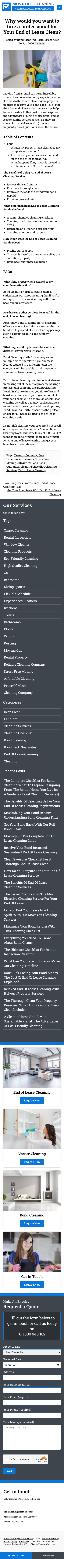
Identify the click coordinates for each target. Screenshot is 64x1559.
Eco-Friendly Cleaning (21, 558)
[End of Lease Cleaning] (28, 10)
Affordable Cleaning (19, 678)
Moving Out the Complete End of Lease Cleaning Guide (29, 838)
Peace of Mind (15, 685)
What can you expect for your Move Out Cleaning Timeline (32, 963)
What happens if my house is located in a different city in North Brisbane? (35, 164)
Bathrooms (12, 622)
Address (8, 1372)
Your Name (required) (17, 1384)
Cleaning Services (17, 726)
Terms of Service (50, 1538)
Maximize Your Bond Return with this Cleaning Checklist (29, 928)
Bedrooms (11, 580)
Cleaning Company (25, 455)
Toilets (9, 615)
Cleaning (10, 761)
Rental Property (16, 657)
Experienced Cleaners (20, 459)
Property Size (11, 1346)
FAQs (10, 144)
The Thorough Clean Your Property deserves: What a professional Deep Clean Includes (31, 1005)
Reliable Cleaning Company (25, 664)
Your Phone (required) (17, 1409)
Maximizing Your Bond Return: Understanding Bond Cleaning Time (31, 815)
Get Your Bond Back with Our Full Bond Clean (29, 826)
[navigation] (59, 7)
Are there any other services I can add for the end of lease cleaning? (34, 156)
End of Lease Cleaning (32, 470)
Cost (41, 455)
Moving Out (13, 650)
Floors (9, 629)
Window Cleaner (16, 544)
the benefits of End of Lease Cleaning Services (25, 884)
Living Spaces (14, 587)
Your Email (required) (17, 1397)
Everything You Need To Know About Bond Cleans (27, 940)
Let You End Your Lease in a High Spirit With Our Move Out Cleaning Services (30, 914)
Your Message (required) (18, 1422)
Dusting (10, 643)
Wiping (9, 636)
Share (41, 44)
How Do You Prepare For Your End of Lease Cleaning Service (32, 873)
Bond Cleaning (15, 740)
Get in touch (10, 513)
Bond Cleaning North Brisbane (18, 1538)
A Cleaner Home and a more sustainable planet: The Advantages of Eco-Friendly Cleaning (31, 1021)
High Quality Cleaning (21, 565)
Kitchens (11, 608)
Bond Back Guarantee (20, 747)
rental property (38, 384)
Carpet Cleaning (16, 530)
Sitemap (23, 1541)
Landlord (11, 719)
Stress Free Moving (18, 671)
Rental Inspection (17, 537)
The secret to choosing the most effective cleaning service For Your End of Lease (30, 898)
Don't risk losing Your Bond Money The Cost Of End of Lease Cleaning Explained (31, 977)
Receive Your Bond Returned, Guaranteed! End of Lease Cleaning (30, 849)
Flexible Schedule (17, 594)
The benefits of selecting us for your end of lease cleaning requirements (32, 803)
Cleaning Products (18, 551)
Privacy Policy (10, 1541)
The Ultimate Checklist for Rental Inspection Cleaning (30, 951)
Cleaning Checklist (32, 466)
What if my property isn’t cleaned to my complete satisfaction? (35, 149)
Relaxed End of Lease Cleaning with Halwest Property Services (31, 991)
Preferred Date (12, 1359)
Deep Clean (12, 712)
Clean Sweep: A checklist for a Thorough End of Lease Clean (27, 861)
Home (7, 1544)
